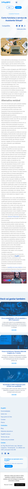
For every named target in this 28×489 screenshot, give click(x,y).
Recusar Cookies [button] (8, 484)
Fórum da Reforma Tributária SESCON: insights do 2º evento (14, 352)
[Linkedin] (5, 453)
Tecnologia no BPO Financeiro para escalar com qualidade (14, 385)
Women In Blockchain (13, 216)
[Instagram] (2, 453)
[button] (16, 2)
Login (9, 7)
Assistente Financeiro (14, 13)
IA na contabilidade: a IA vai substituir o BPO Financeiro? (14, 319)
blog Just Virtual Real (16, 271)
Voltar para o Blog (21, 29)
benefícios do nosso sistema (15, 267)
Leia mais (14, 330)
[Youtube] (8, 453)
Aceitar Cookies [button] (20, 484)
